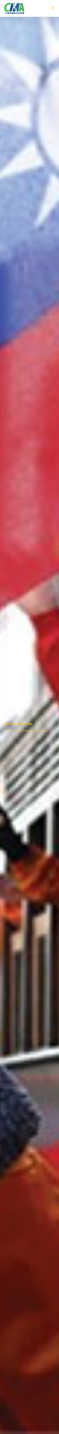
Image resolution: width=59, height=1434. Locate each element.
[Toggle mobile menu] (53, 7)
